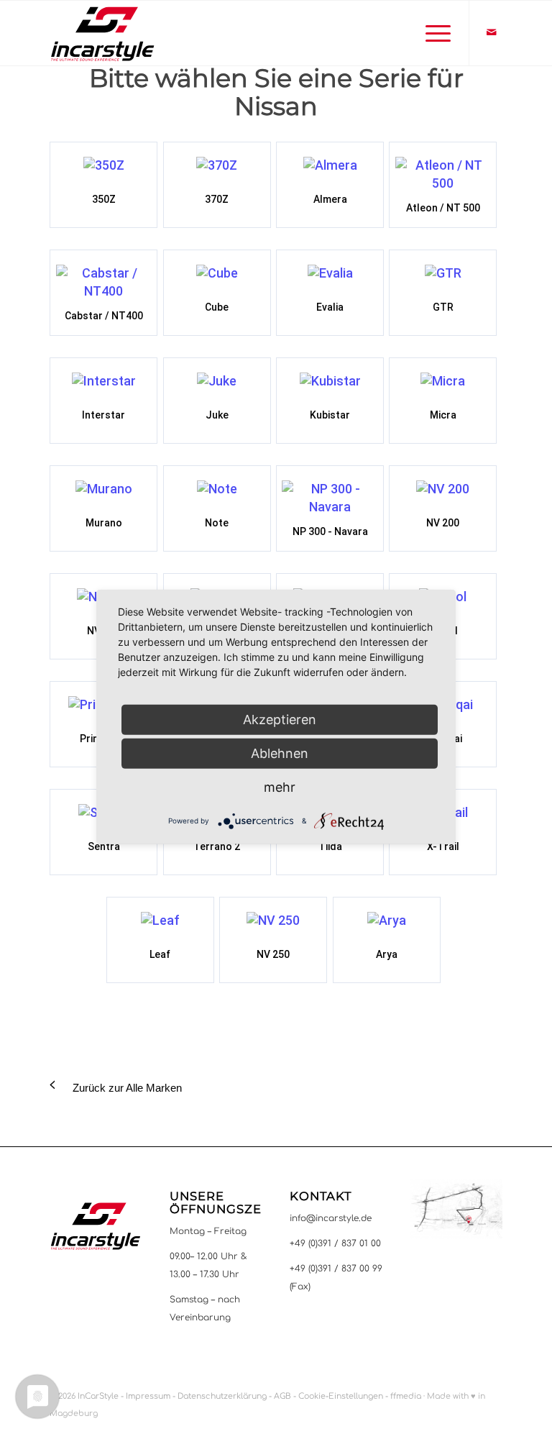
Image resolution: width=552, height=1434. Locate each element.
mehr (279, 787)
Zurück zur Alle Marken (127, 1088)
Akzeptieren (279, 719)
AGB (282, 1396)
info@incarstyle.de (331, 1218)
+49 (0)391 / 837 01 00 (335, 1243)
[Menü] (434, 33)
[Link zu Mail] (491, 32)
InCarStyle (98, 1396)
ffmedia (405, 1396)
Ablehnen (279, 753)
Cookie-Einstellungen (340, 1396)
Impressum (148, 1396)
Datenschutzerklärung (222, 1396)
